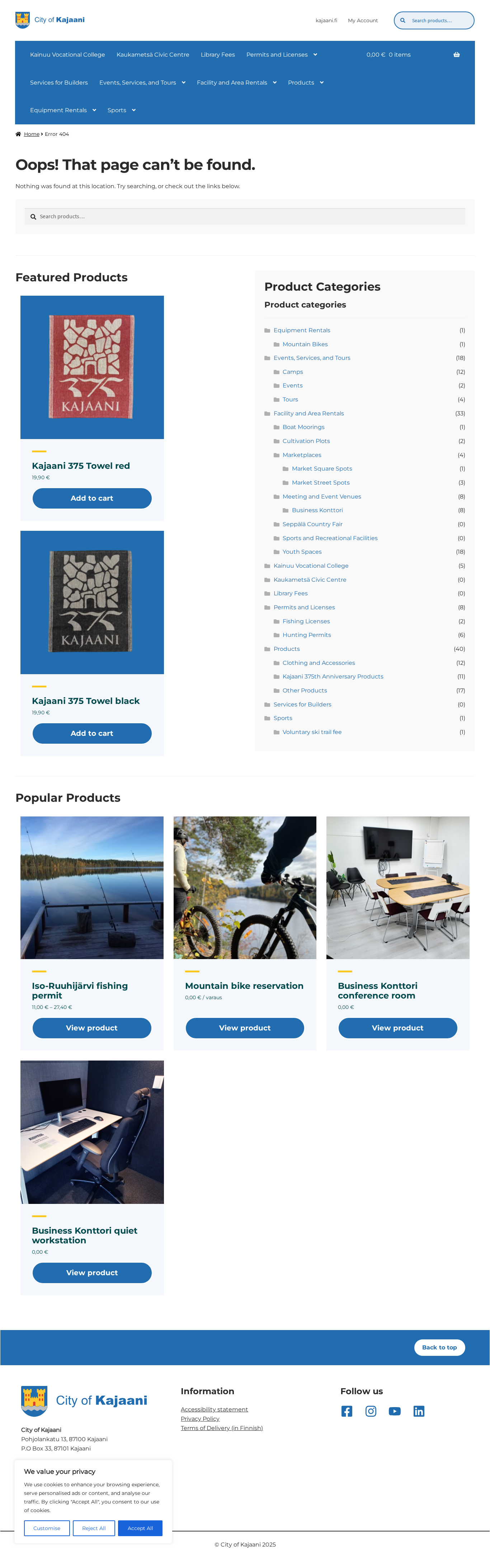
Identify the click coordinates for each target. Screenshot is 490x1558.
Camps (293, 371)
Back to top (439, 1347)
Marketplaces (302, 455)
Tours (290, 399)
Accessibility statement (214, 1409)
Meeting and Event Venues (322, 496)
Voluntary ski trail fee (312, 732)
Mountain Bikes (305, 344)
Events (293, 385)
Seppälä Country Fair (313, 524)
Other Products (305, 690)
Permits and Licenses (277, 54)
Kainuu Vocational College (67, 54)
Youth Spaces (302, 551)
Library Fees (218, 54)
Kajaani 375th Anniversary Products (333, 676)
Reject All (94, 1528)
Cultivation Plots (306, 441)
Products (301, 82)
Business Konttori (317, 510)
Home (31, 134)
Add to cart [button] (92, 498)
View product (92, 1028)
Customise (46, 1528)
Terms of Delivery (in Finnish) (222, 1428)
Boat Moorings (304, 427)
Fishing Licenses (306, 621)
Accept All (140, 1528)
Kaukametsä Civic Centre (153, 54)
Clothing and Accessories (319, 662)
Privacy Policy (200, 1418)
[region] (93, 1502)
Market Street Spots (321, 482)
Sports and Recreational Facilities (330, 538)
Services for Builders (59, 82)
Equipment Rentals (58, 110)
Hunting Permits (307, 635)
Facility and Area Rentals (232, 82)
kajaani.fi (327, 20)
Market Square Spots (322, 468)
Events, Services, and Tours (137, 82)
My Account (363, 20)
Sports (117, 110)
